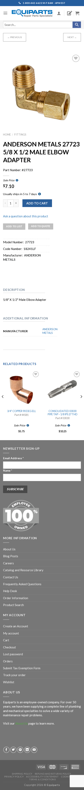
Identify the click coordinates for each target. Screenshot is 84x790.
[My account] (59, 13)
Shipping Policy (22, 773)
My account (11, 633)
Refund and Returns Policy (53, 773)
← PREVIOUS (14, 37)
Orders (8, 661)
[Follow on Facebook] (6, 750)
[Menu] (5, 13)
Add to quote (40, 226)
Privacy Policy (14, 776)
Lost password (13, 654)
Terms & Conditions (42, 779)
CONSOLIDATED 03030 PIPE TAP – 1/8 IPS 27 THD (62, 412)
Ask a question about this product (25, 216)
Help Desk (10, 591)
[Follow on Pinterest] (20, 750)
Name (7, 470)
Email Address (13, 458)
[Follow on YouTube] (34, 750)
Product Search (13, 605)
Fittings (20, 134)
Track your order (14, 675)
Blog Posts (10, 556)
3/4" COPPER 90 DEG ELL (21, 411)
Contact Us (10, 577)
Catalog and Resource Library (23, 570)
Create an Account (15, 626)
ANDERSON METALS (49, 331)
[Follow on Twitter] (13, 750)
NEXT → (72, 37)
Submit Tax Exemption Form (21, 668)
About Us (9, 549)
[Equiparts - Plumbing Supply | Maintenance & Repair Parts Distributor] (32, 13)
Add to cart (37, 203)
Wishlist (8, 682)
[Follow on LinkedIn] (27, 750)
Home (7, 134)
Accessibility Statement (42, 776)
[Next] (81, 405)
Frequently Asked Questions (22, 584)
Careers (8, 563)
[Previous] (3, 405)
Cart (6, 640)
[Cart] (79, 13)
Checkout (9, 647)
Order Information (15, 598)
